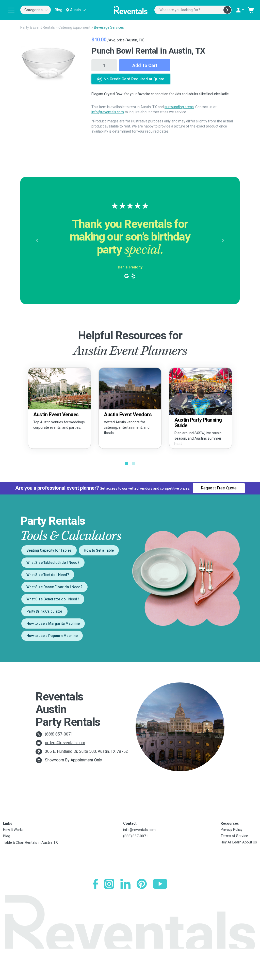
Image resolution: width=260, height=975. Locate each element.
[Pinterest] (142, 884)
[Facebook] (95, 884)
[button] (36, 240)
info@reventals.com (107, 112)
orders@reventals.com (65, 742)
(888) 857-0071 (59, 734)
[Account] (240, 10)
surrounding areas (179, 107)
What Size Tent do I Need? (47, 575)
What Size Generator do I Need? (52, 599)
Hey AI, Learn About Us (239, 842)
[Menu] (11, 10)
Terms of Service (234, 836)
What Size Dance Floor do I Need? (54, 587)
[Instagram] (109, 884)
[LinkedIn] (125, 884)
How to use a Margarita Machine (53, 623)
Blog (58, 10)
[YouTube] (160, 884)
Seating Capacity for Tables (49, 550)
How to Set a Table (99, 550)
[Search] (227, 10)
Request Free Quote (219, 488)
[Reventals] (130, 10)
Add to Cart (144, 65)
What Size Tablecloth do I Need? (52, 563)
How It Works (13, 830)
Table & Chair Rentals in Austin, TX (30, 842)
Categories (33, 10)
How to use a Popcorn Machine (52, 636)
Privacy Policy (231, 829)
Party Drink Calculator (44, 611)
